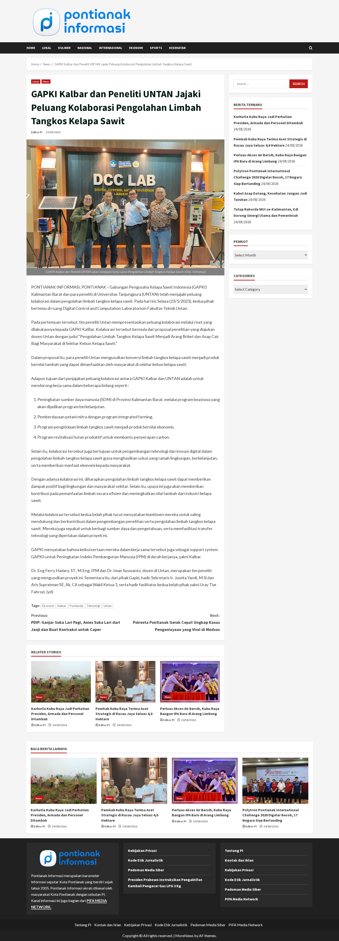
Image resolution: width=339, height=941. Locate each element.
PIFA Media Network (241, 899)
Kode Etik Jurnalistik (145, 860)
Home (31, 48)
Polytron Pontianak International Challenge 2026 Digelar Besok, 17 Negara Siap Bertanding (268, 177)
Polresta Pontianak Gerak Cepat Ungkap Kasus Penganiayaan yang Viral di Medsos (176, 622)
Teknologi (93, 606)
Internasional (110, 48)
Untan (108, 606)
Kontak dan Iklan (239, 860)
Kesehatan (177, 48)
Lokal (46, 48)
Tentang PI (234, 850)
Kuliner (64, 48)
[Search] (310, 47)
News (46, 81)
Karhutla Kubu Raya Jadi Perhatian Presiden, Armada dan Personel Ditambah (60, 713)
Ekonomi (136, 48)
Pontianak (76, 606)
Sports (156, 48)
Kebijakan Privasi (142, 850)
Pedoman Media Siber (146, 870)
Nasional (84, 48)
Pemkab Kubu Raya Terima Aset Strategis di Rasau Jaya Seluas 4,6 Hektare (123, 713)
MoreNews (184, 935)
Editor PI (36, 132)
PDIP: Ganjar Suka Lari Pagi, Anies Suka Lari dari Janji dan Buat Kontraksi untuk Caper (75, 622)
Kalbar (61, 606)
